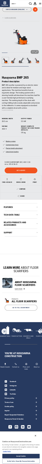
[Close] (35, 435)
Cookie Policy (7, 451)
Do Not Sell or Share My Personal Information (21, 461)
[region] (21, 447)
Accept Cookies (21, 456)
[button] (21, 308)
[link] (5, 3)
